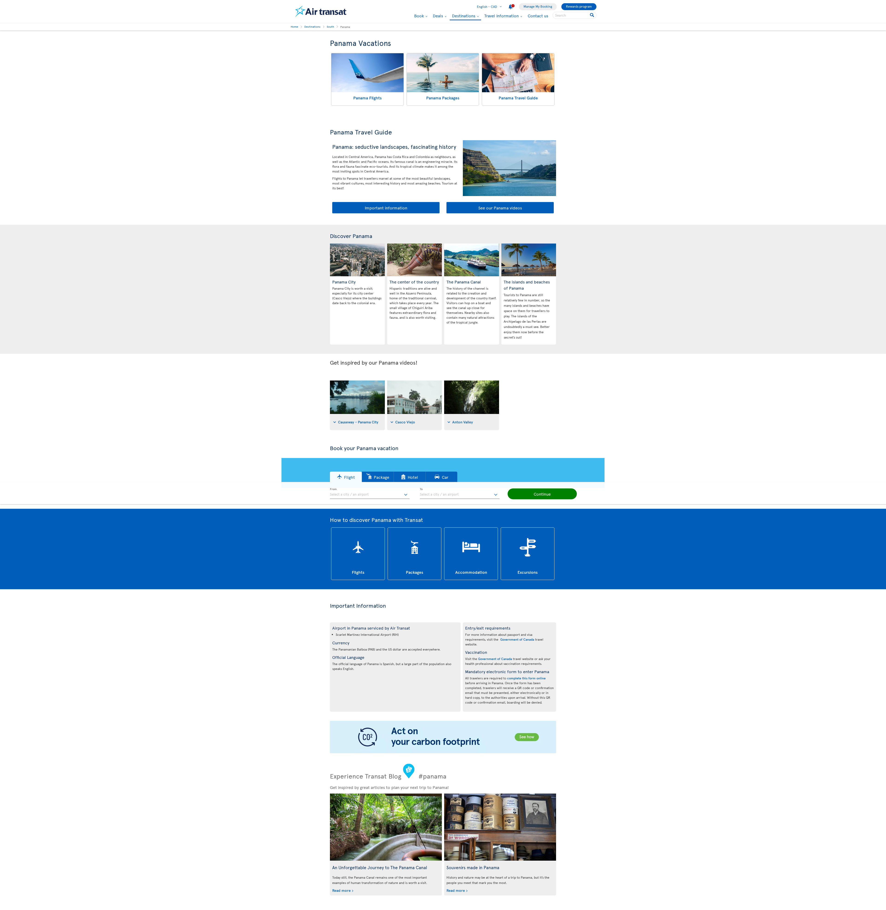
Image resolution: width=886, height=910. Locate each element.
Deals (437, 16)
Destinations (463, 16)
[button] (346, 477)
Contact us (538, 15)
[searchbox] (574, 15)
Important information (386, 208)
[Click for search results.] (592, 15)
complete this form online (526, 678)
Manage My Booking (538, 6)
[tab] (357, 405)
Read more (341, 890)
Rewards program (579, 6)
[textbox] (370, 493)
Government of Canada (517, 639)
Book (418, 16)
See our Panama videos (500, 208)
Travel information (501, 16)
